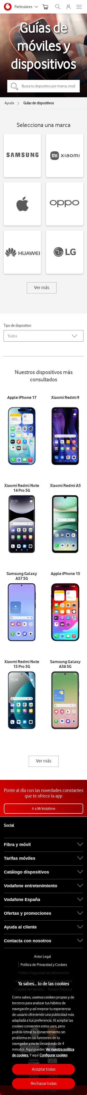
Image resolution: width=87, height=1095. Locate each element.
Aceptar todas (43, 1069)
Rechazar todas (44, 1083)
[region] (43, 1031)
